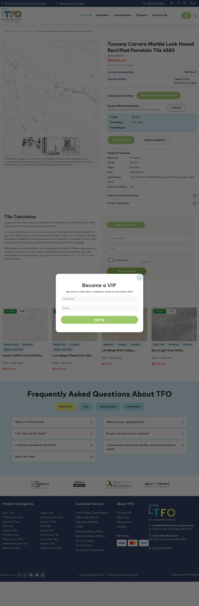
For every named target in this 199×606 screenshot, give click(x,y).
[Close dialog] (139, 277)
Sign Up (99, 320)
